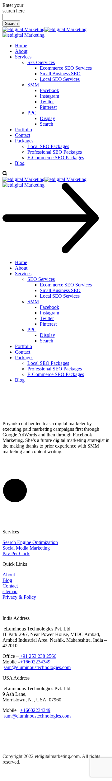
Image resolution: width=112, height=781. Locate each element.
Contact (10, 585)
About (8, 574)
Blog (7, 580)
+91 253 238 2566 (37, 656)
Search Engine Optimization (30, 542)
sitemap (9, 591)
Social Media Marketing (26, 548)
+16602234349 (35, 661)
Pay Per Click (16, 553)
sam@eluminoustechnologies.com (37, 667)
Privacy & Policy (19, 597)
